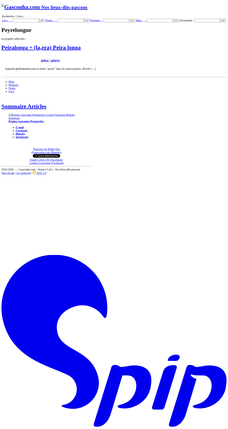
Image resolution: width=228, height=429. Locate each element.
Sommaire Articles (23, 106)
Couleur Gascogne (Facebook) (46, 163)
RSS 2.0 (41, 173)
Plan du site (7, 173)
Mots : (141, 20)
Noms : (51, 20)
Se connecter (23, 173)
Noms (12, 88)
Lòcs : (7, 20)
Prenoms (13, 84)
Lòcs (11, 91)
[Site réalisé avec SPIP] (114, 426)
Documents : (186, 20)
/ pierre (50, 60)
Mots (11, 81)
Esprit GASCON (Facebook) (46, 159)
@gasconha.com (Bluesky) (46, 152)
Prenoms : (96, 20)
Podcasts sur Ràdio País (46, 149)
